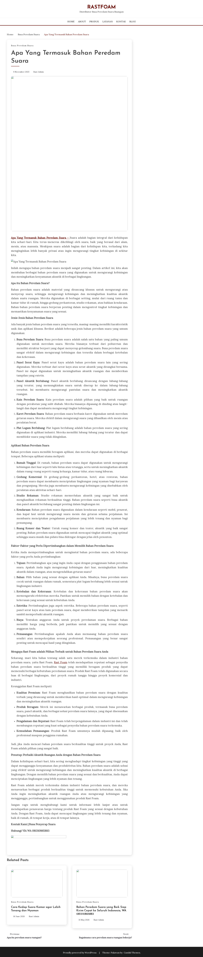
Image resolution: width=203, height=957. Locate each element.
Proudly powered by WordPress (80, 952)
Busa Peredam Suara (22, 45)
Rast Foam (60, 662)
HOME (70, 21)
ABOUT (82, 21)
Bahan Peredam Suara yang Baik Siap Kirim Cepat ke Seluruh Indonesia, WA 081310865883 (101, 910)
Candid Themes (132, 952)
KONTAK (121, 21)
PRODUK (94, 21)
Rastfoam (101, 7)
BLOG (132, 21)
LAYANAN (107, 21)
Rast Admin (38, 72)
